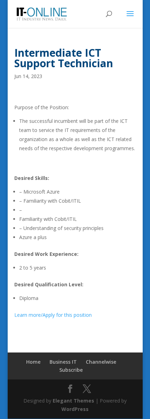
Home (33, 361)
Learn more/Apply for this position (53, 315)
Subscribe (71, 369)
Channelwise (101, 361)
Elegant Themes (73, 400)
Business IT (63, 361)
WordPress (75, 409)
